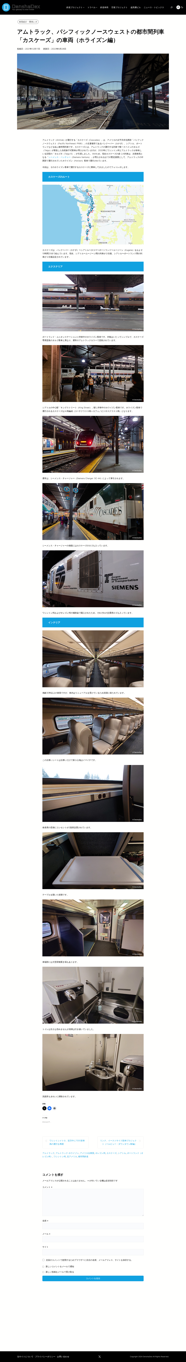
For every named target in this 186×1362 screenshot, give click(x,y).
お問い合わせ (63, 1356)
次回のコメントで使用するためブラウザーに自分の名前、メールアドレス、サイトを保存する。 (89, 1260)
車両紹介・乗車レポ (28, 21)
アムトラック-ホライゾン (67, 1153)
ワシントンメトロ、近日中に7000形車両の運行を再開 (67, 1142)
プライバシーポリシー (45, 1356)
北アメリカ (72, 1156)
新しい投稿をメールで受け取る (60, 1272)
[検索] (171, 7)
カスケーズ (112, 1153)
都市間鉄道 (83, 1156)
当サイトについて (25, 1356)
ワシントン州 (60, 1156)
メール (46, 1234)
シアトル (122, 1153)
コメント (47, 1187)
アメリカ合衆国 (87, 1153)
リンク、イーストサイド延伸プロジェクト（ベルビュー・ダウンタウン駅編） (118, 1142)
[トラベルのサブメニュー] (96, 7)
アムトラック (48, 1153)
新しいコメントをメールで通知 (60, 1266)
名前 (45, 1220)
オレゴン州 (100, 1153)
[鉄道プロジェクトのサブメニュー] (83, 7)
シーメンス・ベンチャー (59, 157)
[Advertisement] (93, 1314)
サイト (45, 1247)
